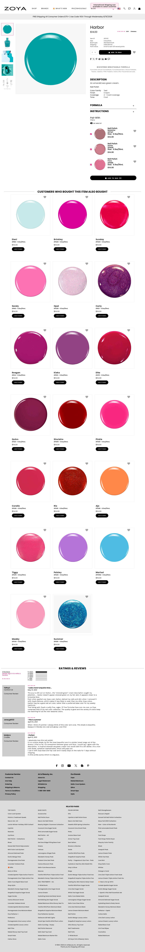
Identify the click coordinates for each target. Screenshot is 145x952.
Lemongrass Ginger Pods (46, 853)
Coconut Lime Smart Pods (77, 828)
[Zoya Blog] (82, 765)
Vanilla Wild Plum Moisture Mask (49, 907)
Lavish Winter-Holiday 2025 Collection (20, 824)
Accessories (42, 813)
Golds (70, 849)
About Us (41, 777)
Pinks (70, 831)
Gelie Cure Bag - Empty (46, 924)
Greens (40, 846)
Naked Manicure (77, 781)
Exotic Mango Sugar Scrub (107, 889)
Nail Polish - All (43, 835)
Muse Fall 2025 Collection (107, 821)
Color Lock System (14, 813)
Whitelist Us (42, 784)
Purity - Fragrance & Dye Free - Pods (81, 860)
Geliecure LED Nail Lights (46, 917)
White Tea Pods (103, 857)
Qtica (73, 787)
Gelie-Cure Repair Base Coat (18, 882)
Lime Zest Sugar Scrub (75, 889)
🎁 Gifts (10, 867)
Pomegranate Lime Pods (16, 860)
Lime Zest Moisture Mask (76, 907)
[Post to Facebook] (91, 58)
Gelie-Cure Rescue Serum (47, 867)
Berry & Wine (12, 871)
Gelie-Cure (42, 939)
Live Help (8, 781)
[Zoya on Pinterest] (88, 765)
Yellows (40, 849)
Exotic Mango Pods (14, 857)
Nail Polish (94, 87)
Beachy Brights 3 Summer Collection (51, 824)
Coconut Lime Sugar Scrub (47, 828)
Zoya (72, 777)
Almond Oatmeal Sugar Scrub (108, 899)
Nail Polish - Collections (16, 839)
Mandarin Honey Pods (45, 857)
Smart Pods (12, 935)
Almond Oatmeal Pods (16, 853)
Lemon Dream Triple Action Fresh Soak (111, 878)
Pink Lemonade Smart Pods (107, 828)
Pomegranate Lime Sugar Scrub (49, 889)
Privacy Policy (10, 794)
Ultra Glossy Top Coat (75, 924)
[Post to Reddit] (99, 58)
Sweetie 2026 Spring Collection (79, 824)
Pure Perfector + (13, 914)
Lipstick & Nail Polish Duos (77, 817)
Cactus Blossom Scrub (16, 899)
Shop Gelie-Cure (104, 864)
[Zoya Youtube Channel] (69, 765)
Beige (70, 871)
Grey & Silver (72, 867)
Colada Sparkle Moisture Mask (18, 907)
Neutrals (11, 831)
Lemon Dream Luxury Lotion (108, 921)
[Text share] (109, 59)
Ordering (8, 784)
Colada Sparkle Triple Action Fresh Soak (20, 874)
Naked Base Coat (104, 924)
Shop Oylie (11, 885)
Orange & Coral (103, 871)
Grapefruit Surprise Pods (76, 857)
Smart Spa (75, 791)
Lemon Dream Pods (105, 853)
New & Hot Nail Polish (45, 821)
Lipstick (10, 828)
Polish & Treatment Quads (17, 817)
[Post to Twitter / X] (93, 58)
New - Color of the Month (107, 824)
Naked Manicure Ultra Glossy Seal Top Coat (51, 903)
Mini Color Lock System (16, 849)
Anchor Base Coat (74, 835)
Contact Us (9, 777)
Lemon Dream (43, 892)
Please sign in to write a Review (11, 674)
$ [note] (111, 137)
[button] (15, 8)
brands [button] (44, 8)
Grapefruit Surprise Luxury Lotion (79, 921)
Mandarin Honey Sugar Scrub (18, 889)
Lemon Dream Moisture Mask (78, 910)
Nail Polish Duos (43, 817)
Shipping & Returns (12, 787)
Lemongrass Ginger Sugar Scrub (79, 899)
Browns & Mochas (74, 846)
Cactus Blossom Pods (45, 864)
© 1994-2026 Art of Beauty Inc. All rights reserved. (72, 946)
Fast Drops (102, 835)
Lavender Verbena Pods (16, 864)
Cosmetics (102, 932)
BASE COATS (42, 810)
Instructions (99, 111)
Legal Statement (44, 781)
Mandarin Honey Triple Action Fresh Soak (51, 878)
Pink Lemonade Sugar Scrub (47, 831)
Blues (10, 842)
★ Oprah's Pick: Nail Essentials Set (110, 892)
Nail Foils (71, 932)
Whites (100, 867)
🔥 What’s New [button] (60, 8)
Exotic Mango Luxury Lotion (77, 917)
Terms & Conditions (12, 791)
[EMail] (106, 58)
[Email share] (106, 59)
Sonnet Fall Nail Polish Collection (109, 817)
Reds (100, 831)
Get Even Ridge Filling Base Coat (49, 842)
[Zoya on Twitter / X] (76, 765)
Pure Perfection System (46, 914)
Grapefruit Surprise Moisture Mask (50, 910)
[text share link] (109, 58)
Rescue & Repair (104, 813)
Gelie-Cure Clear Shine (76, 903)
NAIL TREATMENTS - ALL (46, 882)
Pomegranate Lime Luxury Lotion (19, 921)
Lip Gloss (11, 835)
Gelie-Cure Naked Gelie (76, 896)
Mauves (41, 871)
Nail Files (11, 928)
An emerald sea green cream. (104, 83)
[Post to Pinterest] (96, 58)
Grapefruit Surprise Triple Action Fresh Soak (81, 878)
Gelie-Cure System (78, 784)
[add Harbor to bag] (134, 52)
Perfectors (11, 917)
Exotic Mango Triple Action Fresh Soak (81, 874)
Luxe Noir (101, 860)
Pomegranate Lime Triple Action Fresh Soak (20, 878)
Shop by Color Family (105, 842)
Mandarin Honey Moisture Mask (109, 907)
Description (98, 79)
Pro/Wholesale (79, 8)
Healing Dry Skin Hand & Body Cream (81, 882)
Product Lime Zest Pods (46, 860)
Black (100, 846)
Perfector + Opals (104, 910)
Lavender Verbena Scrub (16, 903)
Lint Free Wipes (103, 928)
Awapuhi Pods (103, 849)
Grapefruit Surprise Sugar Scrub (19, 892)
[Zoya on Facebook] (56, 765)
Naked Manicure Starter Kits (47, 935)
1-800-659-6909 (44, 791)
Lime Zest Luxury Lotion (106, 917)
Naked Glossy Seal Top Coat (17, 932)
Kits (69, 813)
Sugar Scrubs (12, 896)
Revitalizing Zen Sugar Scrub (48, 899)
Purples (40, 839)
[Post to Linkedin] (103, 58)
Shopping (41, 787)
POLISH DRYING (73, 810)
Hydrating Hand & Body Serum (109, 903)
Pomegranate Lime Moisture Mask (20, 910)
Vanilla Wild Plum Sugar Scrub (78, 885)
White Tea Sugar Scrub (76, 892)
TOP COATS (11, 810)
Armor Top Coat (73, 839)
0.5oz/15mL (100, 40)
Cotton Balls (102, 914)
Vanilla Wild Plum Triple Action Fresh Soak (51, 874)
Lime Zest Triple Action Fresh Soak (110, 874)
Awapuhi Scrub (103, 896)
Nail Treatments (73, 928)
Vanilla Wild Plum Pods (76, 853)
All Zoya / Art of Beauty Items (78, 939)
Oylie (73, 794)
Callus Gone (12, 939)
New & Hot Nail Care (75, 821)
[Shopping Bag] (139, 9)
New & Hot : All (13, 821)
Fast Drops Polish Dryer (106, 839)
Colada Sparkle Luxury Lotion (18, 924)
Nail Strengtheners (104, 810)
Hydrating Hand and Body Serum (49, 896)
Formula (96, 105)
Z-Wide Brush (43, 885)
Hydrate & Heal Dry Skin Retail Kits (80, 864)
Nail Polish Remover (45, 928)
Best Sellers (72, 842)
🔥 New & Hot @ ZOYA (105, 882)
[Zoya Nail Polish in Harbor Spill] (7, 43)
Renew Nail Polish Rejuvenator (18, 846)
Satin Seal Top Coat (45, 932)
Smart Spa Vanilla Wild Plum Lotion (50, 921)
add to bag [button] (110, 52)
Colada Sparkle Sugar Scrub (108, 885)
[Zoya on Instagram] (62, 765)
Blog (93, 8)
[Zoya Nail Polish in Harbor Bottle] (7, 29)
